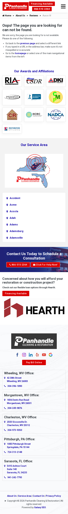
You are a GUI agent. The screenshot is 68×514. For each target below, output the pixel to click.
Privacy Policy (53, 496)
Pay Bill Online (34, 362)
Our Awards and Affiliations (34, 71)
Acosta (14, 211)
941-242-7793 (14, 477)
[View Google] (50, 354)
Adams (14, 224)
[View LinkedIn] (30, 354)
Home (7, 15)
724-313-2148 (14, 452)
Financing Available (42, 4)
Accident (15, 198)
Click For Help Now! (46, 264)
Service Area (24, 496)
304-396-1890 (14, 386)
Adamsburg (16, 231)
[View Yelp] (37, 354)
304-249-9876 (14, 408)
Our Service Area (34, 145)
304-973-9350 (14, 430)
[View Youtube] (44, 354)
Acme (13, 204)
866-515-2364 (42, 9)
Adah (13, 217)
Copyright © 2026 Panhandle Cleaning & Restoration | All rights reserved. (35, 502)
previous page (27, 43)
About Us (20, 15)
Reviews (34, 15)
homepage (20, 53)
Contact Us (38, 496)
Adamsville (16, 237)
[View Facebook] (17, 354)
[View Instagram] (24, 354)
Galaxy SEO (40, 507)
